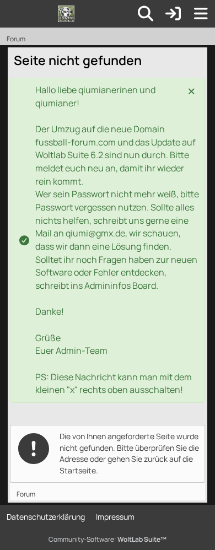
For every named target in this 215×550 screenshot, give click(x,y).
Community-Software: (107, 539)
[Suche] (146, 14)
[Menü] (201, 14)
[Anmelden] (173, 14)
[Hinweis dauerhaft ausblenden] (192, 90)
